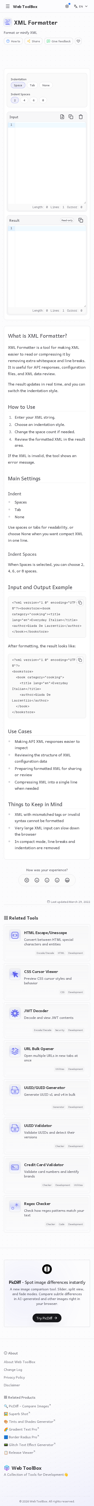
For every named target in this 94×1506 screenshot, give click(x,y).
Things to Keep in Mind (35, 804)
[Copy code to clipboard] (80, 602)
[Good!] (57, 880)
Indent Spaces (22, 553)
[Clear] (81, 117)
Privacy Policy (14, 1377)
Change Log (13, 1369)
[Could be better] (26, 880)
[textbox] (50, 163)
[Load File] (62, 117)
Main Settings (24, 478)
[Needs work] (37, 880)
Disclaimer (12, 1384)
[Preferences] (67, 6)
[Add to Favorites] (78, 41)
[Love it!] (67, 880)
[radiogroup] (32, 82)
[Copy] (71, 117)
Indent (14, 493)
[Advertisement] (47, 56)
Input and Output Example (40, 587)
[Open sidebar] (8, 6)
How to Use (21, 406)
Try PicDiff (44, 1318)
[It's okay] (47, 880)
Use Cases (20, 731)
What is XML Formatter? (37, 335)
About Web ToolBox (19, 1361)
